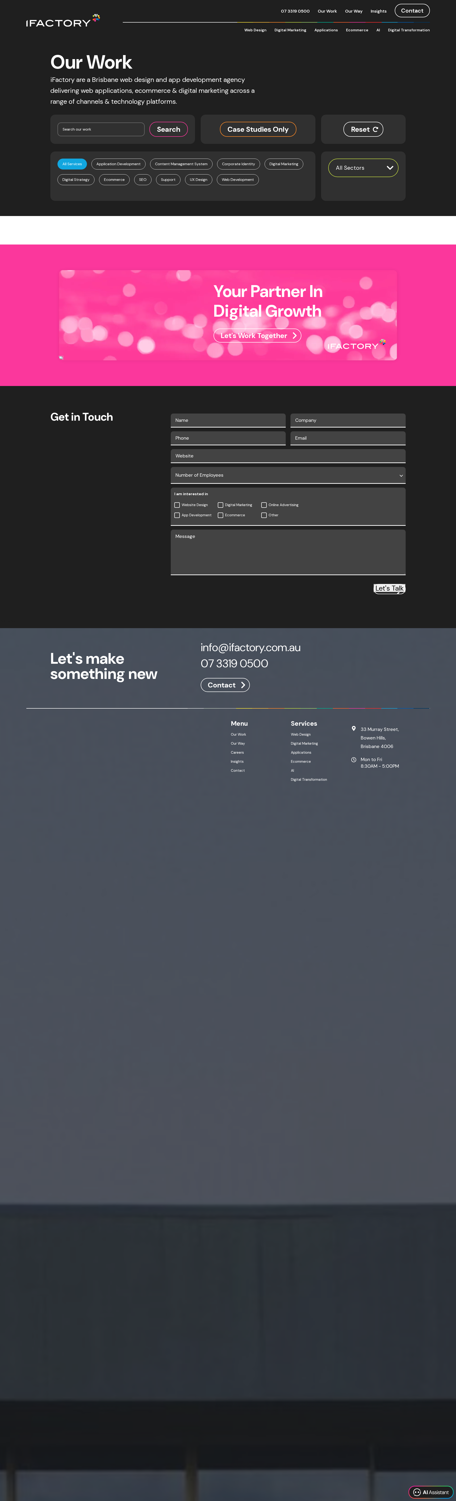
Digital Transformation (409, 30)
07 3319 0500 (295, 11)
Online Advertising (284, 505)
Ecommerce (357, 30)
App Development (197, 515)
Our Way (354, 11)
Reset (360, 129)
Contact (412, 10)
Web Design (255, 30)
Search (168, 129)
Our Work (327, 11)
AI (378, 30)
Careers (237, 752)
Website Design (195, 505)
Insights (379, 11)
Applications (326, 30)
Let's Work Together (254, 335)
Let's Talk (389, 588)
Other (273, 515)
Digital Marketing (290, 30)
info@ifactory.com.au (251, 648)
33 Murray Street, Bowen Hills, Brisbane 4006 (380, 737)
